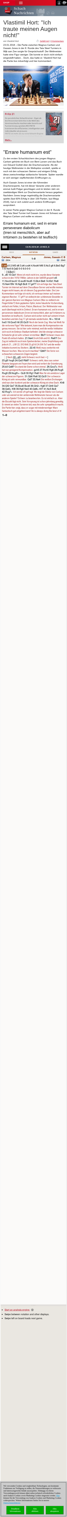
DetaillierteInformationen (15, 1510)
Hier (58, 1495)
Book (11, 252)
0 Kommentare (57, 41)
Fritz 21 (9, 114)
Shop (6, 3)
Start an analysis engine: (17, 1309)
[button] (21, 3)
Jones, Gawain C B (54, 257)
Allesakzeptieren (54, 1510)
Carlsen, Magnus (11, 257)
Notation (33, 252)
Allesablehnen (35, 1510)
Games (55, 252)
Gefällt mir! (44, 41)
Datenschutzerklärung (11, 1503)
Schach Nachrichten (24, 10)
